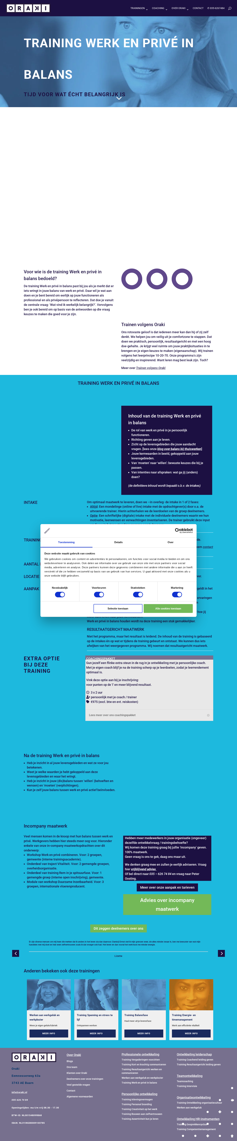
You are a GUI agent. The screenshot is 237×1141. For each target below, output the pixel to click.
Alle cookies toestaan (168, 608)
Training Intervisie (187, 1086)
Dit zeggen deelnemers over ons (118, 928)
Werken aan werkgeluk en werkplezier (44, 1017)
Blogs (70, 1061)
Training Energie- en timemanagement (184, 1017)
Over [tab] (170, 542)
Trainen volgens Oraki (151, 368)
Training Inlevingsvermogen (137, 1099)
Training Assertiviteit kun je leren (140, 1118)
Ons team (72, 1067)
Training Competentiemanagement (196, 1129)
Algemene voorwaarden (80, 1096)
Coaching (158, 8)
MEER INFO (48, 1033)
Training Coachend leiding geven (195, 1059)
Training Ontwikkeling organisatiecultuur (199, 1102)
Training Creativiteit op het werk (139, 1109)
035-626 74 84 (20, 1100)
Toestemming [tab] (66, 542)
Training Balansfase (136, 1015)
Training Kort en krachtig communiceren (144, 1064)
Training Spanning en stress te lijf (95, 1017)
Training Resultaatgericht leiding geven (199, 1064)
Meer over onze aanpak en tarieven (167, 887)
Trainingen (137, 8)
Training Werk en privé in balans (139, 1082)
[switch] (99, 594)
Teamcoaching (185, 1081)
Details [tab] (118, 542)
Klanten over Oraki (77, 1073)
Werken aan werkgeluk (189, 1107)
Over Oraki (178, 8)
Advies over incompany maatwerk (167, 904)
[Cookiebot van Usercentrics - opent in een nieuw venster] (177, 530)
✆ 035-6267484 (216, 8)
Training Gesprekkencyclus (192, 1124)
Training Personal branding (137, 1104)
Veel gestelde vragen (78, 1084)
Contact (198, 8)
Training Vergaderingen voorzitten (141, 1059)
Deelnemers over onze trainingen (85, 1078)
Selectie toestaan (118, 608)
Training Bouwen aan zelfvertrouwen (142, 1114)
